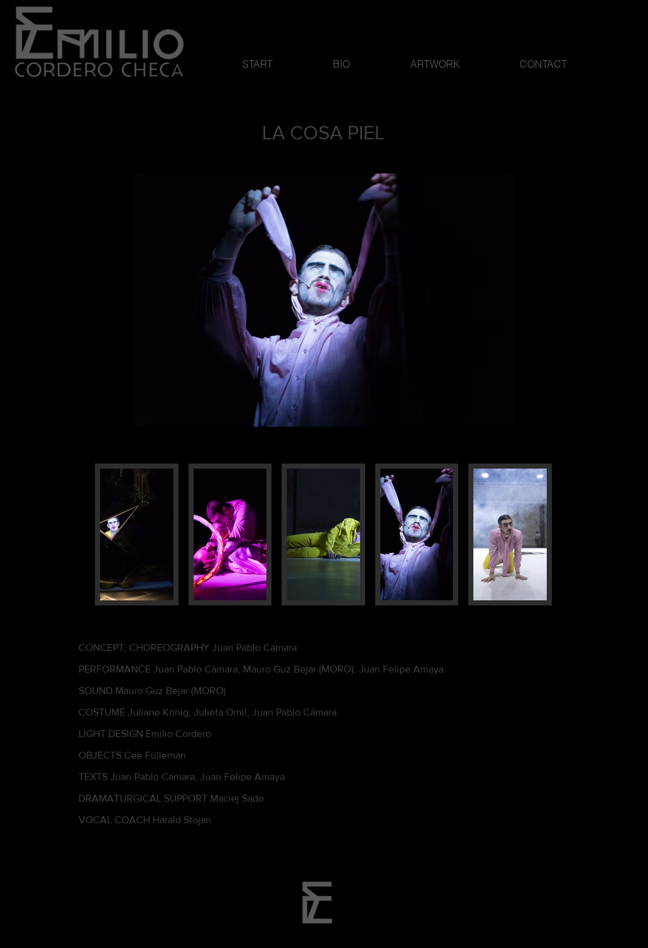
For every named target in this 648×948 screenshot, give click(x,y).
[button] (136, 534)
